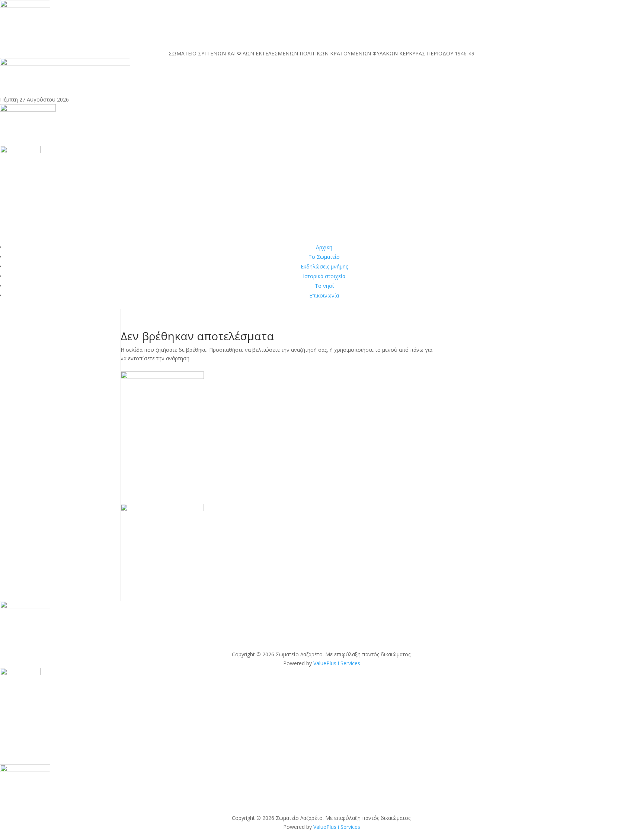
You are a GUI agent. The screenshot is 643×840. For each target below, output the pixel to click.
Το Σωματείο (324, 256)
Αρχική (324, 247)
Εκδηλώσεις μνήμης (324, 266)
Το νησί (324, 285)
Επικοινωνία (324, 295)
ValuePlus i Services (336, 663)
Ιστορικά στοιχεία (324, 276)
